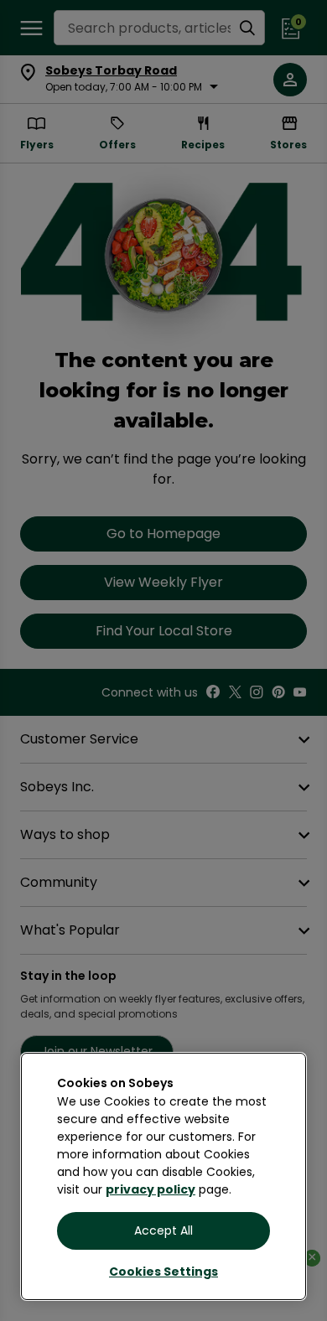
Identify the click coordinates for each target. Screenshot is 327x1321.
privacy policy (150, 1189)
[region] (163, 1176)
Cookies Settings (163, 1271)
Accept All (163, 1230)
